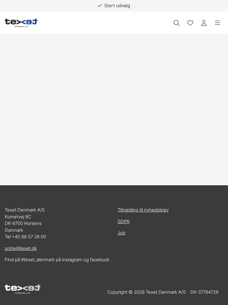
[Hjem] (21, 23)
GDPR (123, 221)
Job (121, 233)
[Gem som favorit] (190, 23)
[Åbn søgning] (176, 23)
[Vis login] (204, 23)
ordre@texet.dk (21, 248)
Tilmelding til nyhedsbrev (143, 210)
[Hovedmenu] (217, 23)
